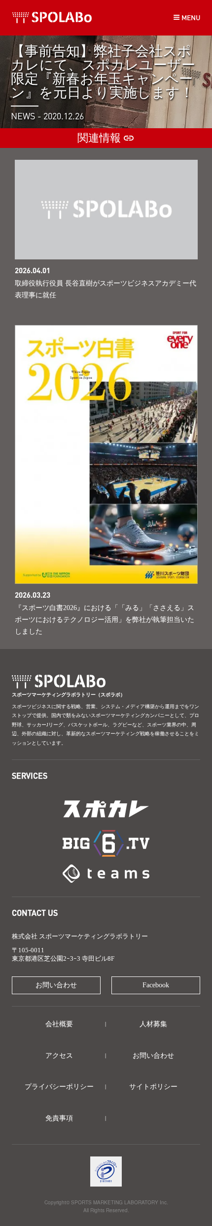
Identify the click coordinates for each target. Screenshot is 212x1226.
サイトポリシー (153, 1086)
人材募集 (153, 1024)
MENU (190, 17)
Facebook (155, 985)
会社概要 (59, 1024)
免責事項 (59, 1118)
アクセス (59, 1055)
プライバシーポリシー (59, 1086)
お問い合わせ (56, 985)
